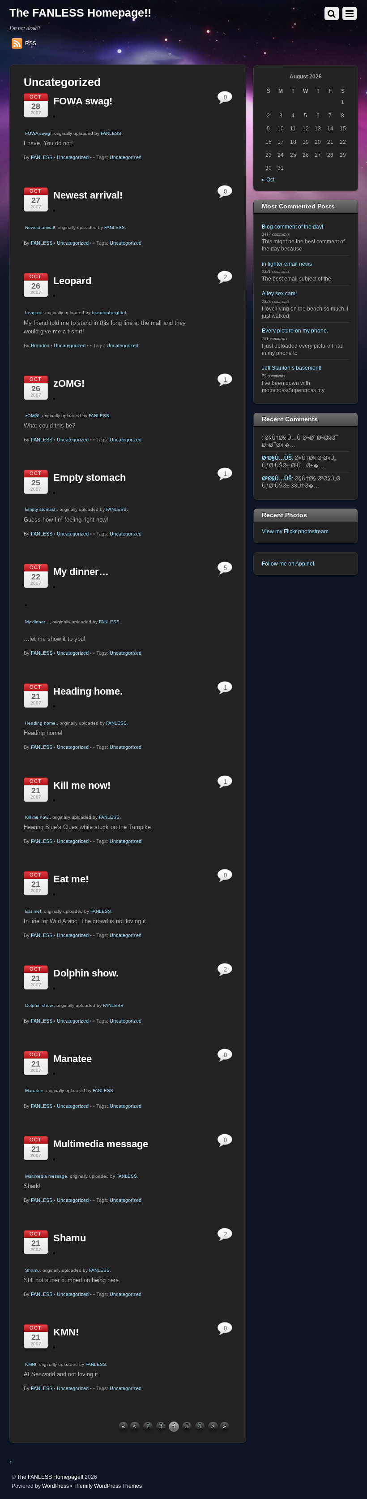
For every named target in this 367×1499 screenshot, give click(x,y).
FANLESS (111, 133)
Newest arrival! (88, 195)
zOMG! (69, 383)
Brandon (40, 345)
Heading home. (88, 691)
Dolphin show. (86, 973)
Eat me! (71, 879)
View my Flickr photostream (295, 531)
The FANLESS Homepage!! (50, 1477)
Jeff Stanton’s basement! (291, 368)
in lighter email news (287, 264)
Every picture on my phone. (295, 330)
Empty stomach (89, 477)
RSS (30, 43)
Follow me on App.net (288, 563)
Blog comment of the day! (292, 226)
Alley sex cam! (279, 293)
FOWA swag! (82, 101)
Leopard (72, 280)
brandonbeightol (109, 312)
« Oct (268, 179)
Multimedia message (100, 1143)
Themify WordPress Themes (107, 1486)
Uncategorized (73, 157)
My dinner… (81, 571)
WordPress (55, 1486)
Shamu (69, 1238)
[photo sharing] (54, 115)
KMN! (66, 1332)
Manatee (72, 1058)
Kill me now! (82, 785)
